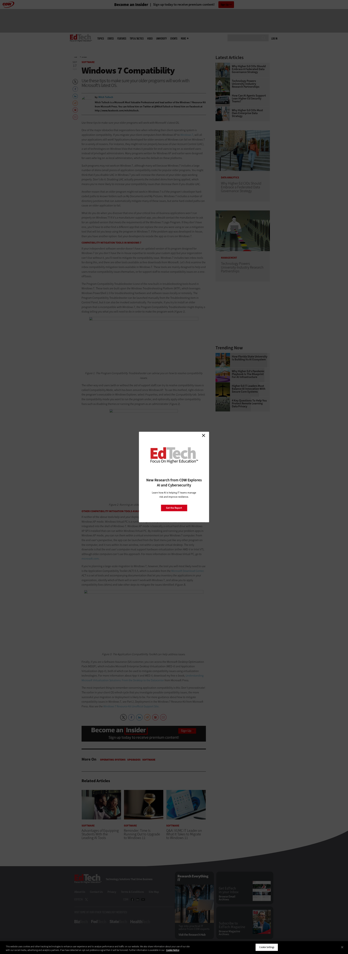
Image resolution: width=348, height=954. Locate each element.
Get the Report (174, 508)
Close (203, 435)
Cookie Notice (172, 950)
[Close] (342, 947)
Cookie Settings (266, 947)
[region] (174, 947)
